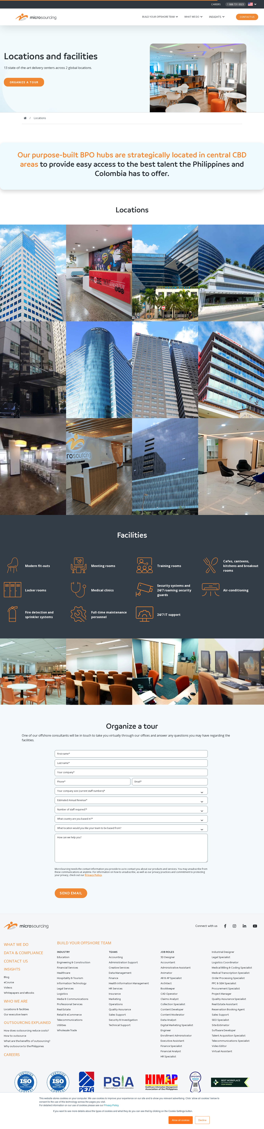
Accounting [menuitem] (116, 957)
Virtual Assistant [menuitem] (222, 1051)
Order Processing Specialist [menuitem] (228, 978)
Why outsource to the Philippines (24, 1046)
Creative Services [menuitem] (119, 967)
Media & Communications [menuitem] (72, 999)
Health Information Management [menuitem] (129, 983)
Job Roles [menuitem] (167, 952)
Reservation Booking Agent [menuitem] (228, 1009)
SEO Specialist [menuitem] (220, 1020)
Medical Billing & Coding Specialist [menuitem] (232, 967)
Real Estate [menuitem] (64, 1009)
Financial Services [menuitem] (67, 967)
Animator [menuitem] (166, 973)
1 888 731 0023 (235, 4)
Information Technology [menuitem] (71, 983)
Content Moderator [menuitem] (172, 1014)
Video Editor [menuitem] (219, 1046)
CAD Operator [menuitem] (169, 993)
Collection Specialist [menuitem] (173, 1004)
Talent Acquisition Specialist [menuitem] (228, 1035)
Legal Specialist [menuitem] (221, 957)
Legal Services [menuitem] (65, 988)
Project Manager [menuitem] (221, 993)
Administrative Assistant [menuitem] (176, 967)
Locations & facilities (16, 1009)
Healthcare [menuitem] (63, 973)
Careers (216, 4)
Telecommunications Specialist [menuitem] (231, 1040)
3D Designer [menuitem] (168, 957)
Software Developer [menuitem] (224, 1030)
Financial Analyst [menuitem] (171, 1051)
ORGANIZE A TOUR (24, 82)
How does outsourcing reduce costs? (26, 1030)
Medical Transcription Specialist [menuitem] (231, 973)
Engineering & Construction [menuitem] (73, 962)
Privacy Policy (111, 1105)
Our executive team (16, 1014)
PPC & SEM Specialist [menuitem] (224, 983)
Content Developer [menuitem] (172, 1009)
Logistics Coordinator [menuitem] (225, 962)
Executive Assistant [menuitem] (172, 1040)
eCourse (9, 982)
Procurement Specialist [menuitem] (226, 988)
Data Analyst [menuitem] (168, 1020)
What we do (191, 16)
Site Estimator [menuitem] (220, 1025)
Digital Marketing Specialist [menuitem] (177, 1025)
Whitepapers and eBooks (19, 992)
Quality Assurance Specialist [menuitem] (229, 999)
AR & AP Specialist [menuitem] (171, 978)
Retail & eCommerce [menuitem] (69, 1014)
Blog (6, 977)
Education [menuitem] (63, 957)
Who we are (16, 1001)
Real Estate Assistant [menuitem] (225, 1004)
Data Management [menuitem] (120, 973)
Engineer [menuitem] (166, 1030)
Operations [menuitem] (116, 1004)
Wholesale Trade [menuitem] (67, 1030)
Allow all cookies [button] (180, 1120)
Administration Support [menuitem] (123, 962)
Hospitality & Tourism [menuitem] (70, 978)
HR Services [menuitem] (116, 988)
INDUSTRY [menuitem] (63, 952)
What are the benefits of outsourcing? (27, 1041)
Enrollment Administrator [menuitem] (176, 1035)
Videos (8, 987)
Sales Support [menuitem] (117, 1014)
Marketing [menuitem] (115, 999)
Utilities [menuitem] (61, 1025)
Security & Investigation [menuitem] (123, 1020)
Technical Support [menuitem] (119, 1025)
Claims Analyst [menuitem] (170, 999)
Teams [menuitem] (113, 952)
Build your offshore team (158, 16)
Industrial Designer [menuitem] (223, 952)
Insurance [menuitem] (115, 993)
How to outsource (15, 1035)
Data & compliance (23, 952)
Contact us (16, 961)
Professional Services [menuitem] (70, 1004)
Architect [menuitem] (166, 983)
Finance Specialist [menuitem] (171, 1046)
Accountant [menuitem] (168, 962)
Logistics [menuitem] (62, 993)
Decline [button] (202, 1120)
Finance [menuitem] (113, 978)
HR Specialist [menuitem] (168, 1056)
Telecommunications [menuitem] (70, 1020)
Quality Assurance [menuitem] (120, 1009)
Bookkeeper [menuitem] (168, 988)
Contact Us (247, 17)
